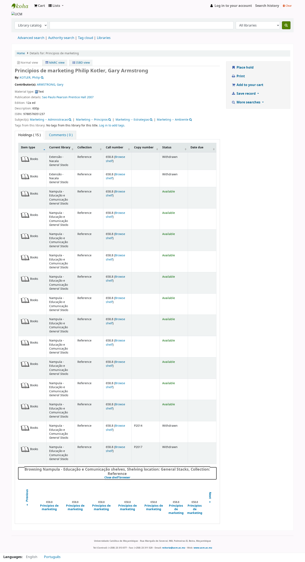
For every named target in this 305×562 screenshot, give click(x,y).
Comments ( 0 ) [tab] (61, 135)
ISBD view (82, 63)
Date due (196, 147)
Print (240, 76)
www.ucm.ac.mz (203, 547)
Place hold (245, 67)
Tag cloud (85, 37)
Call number (114, 147)
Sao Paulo (49, 97)
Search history (267, 5)
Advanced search (31, 37)
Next (210, 496)
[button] (39, 6)
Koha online (22, 6)
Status (166, 147)
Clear (288, 6)
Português (52, 557)
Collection (84, 147)
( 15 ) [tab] (29, 135)
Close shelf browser (131, 477)
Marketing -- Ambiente (172, 119)
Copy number (144, 147)
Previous (27, 496)
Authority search (61, 37)
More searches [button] (248, 102)
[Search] (286, 25)
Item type (28, 147)
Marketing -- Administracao (49, 119)
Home (21, 53)
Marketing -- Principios (92, 119)
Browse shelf (115, 159)
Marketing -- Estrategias (132, 119)
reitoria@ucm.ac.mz (173, 547)
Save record (246, 93)
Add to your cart (249, 84)
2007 (90, 97)
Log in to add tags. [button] (112, 125)
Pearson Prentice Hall (71, 97)
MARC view (56, 63)
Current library (59, 147)
